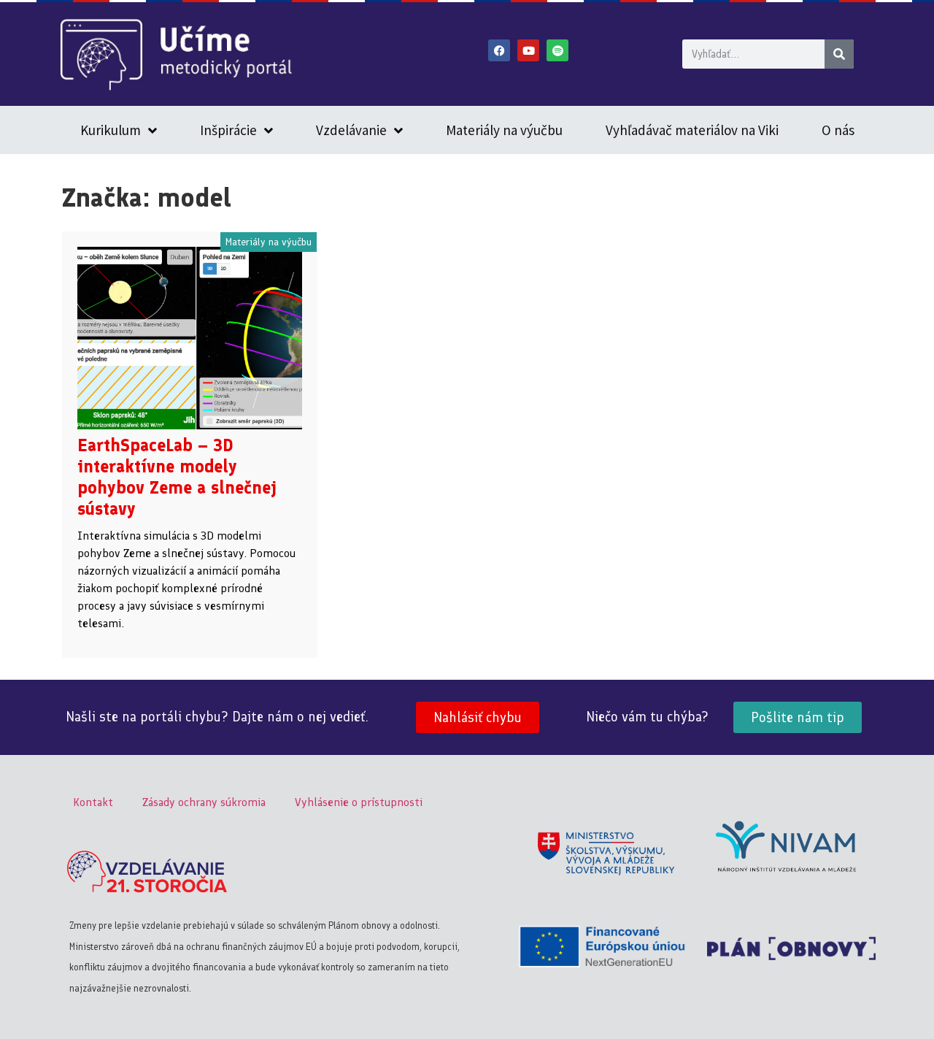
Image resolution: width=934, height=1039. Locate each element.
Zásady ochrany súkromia (204, 802)
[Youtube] (528, 50)
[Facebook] (499, 50)
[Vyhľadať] (839, 54)
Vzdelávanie (351, 130)
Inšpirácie (228, 130)
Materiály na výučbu (504, 130)
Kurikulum (110, 130)
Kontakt (93, 802)
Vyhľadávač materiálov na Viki (692, 130)
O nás (838, 130)
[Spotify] (557, 50)
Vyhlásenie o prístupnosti (358, 802)
